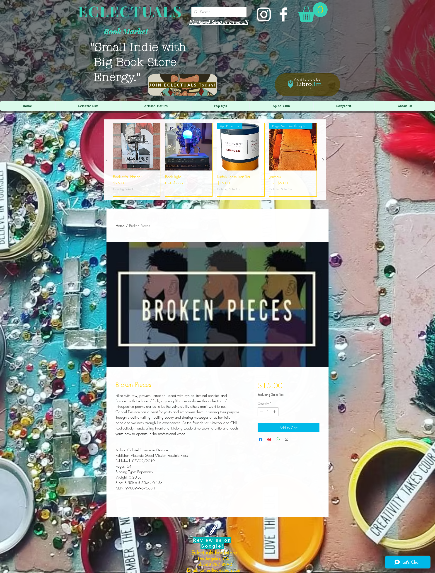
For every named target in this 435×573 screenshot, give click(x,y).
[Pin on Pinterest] (269, 439)
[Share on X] (286, 439)
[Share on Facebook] (260, 439)
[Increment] (275, 412)
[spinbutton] (268, 412)
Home (120, 225)
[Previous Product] (106, 160)
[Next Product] (323, 160)
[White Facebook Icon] (283, 14)
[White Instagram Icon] (263, 14)
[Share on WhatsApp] (277, 439)
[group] (215, 160)
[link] (313, 12)
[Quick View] (136, 146)
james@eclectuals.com (221, 570)
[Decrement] (261, 412)
